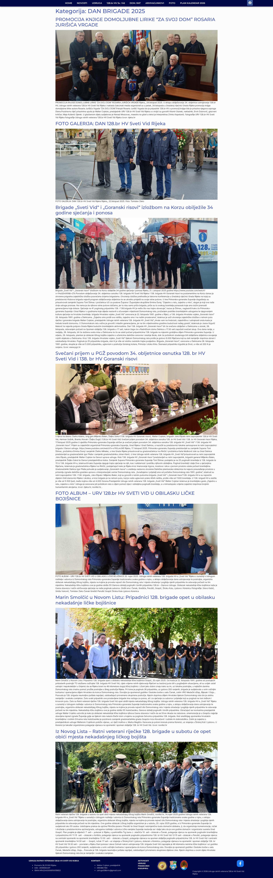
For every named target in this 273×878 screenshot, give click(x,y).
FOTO (172, 3)
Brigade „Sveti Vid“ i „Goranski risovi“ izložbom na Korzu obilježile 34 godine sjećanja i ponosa (134, 210)
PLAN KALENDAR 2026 (192, 3)
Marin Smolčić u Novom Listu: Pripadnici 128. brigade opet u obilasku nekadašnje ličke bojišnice (135, 599)
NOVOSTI (82, 3)
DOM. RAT (135, 3)
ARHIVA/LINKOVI (154, 3)
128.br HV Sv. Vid (116, 3)
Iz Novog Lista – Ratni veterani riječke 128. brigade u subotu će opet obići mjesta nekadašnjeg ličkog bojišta (133, 734)
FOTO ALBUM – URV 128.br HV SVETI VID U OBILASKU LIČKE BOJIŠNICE (125, 495)
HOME (68, 3)
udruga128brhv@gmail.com (109, 870)
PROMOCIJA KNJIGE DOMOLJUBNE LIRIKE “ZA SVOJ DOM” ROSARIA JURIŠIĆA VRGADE (135, 22)
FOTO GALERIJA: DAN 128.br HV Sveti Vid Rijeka (110, 123)
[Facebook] (250, 3)
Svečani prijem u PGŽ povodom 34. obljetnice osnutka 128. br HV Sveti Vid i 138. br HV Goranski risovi (130, 355)
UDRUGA (97, 3)
